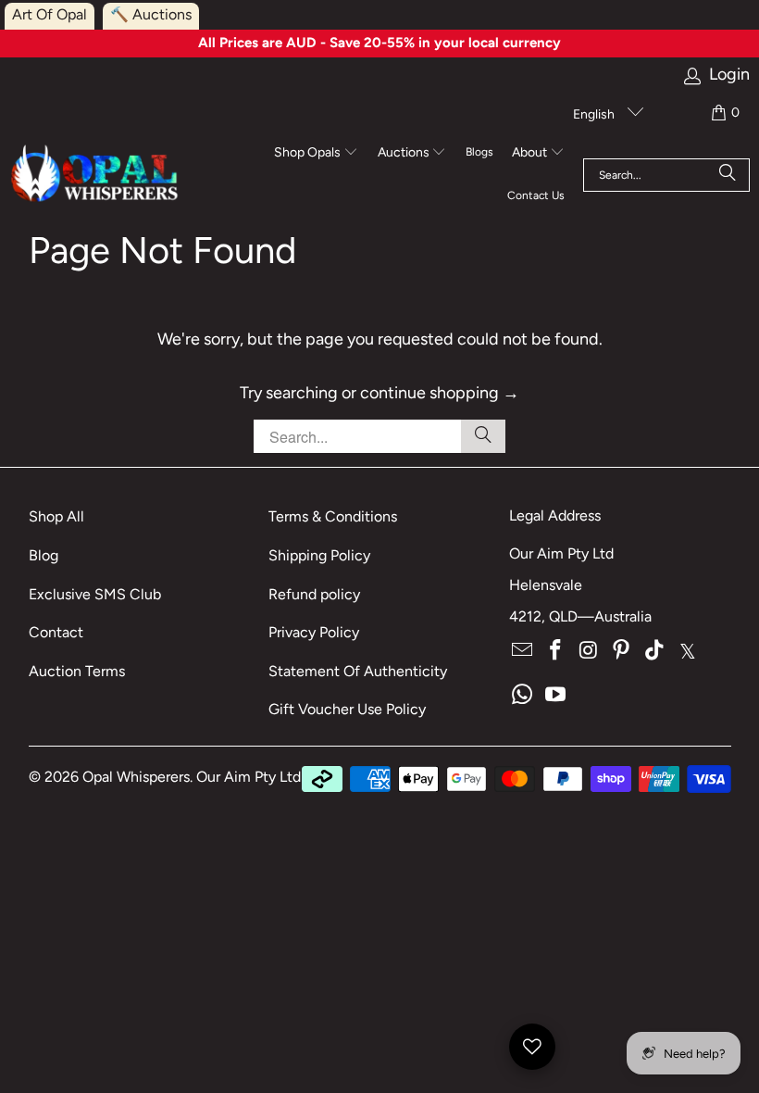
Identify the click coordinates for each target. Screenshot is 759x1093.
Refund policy (314, 594)
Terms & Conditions (332, 516)
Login (729, 74)
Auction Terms (77, 671)
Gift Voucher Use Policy (347, 709)
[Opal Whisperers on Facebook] (556, 651)
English (595, 114)
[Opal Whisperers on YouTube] (556, 696)
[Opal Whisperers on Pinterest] (622, 651)
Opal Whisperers (136, 776)
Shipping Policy (319, 555)
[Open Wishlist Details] (532, 1047)
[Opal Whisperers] (95, 174)
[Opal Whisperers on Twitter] (688, 651)
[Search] (727, 175)
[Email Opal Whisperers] (523, 651)
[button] (316, 154)
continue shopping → (439, 393)
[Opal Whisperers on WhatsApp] (523, 696)
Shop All (56, 516)
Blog (43, 555)
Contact (56, 632)
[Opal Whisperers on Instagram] (589, 651)
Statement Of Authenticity (357, 671)
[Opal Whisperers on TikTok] (655, 651)
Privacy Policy (313, 632)
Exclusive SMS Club (95, 594)
